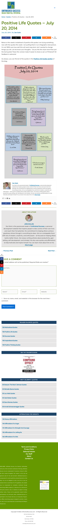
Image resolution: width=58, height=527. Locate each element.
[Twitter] (5, 198)
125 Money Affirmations (9, 419)
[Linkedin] (9, 198)
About (29, 456)
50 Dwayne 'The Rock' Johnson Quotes (14, 385)
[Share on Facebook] (6, 37)
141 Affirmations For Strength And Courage (15, 428)
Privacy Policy (29, 449)
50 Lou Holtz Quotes (8, 393)
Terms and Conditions (29, 447)
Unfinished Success (34, 185)
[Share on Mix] (46, 37)
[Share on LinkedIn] (36, 37)
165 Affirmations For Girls (10, 437)
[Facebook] (3, 198)
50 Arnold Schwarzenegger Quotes (13, 406)
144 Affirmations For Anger (10, 423)
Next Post (52, 251)
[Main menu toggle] (54, 8)
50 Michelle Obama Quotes (10, 389)
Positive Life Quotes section (43, 59)
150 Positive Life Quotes (9, 332)
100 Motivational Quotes (9, 327)
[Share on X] (16, 37)
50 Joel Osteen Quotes (9, 398)
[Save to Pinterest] (26, 37)
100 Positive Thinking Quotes (11, 345)
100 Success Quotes (8, 336)
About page (37, 194)
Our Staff (29, 454)
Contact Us (29, 458)
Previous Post (7, 251)
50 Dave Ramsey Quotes (10, 402)
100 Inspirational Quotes (9, 340)
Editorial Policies (29, 451)
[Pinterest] (7, 198)
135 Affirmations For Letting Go (12, 432)
